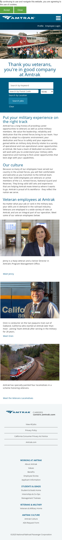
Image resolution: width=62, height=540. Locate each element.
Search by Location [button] (18, 95)
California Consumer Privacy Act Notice (31, 436)
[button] (51, 18)
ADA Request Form (31, 523)
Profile (40, 26)
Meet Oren (8, 336)
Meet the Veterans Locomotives (18, 398)
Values (31, 468)
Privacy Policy (31, 430)
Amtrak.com (31, 442)
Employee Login (52, 26)
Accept (7, 9)
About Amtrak (31, 464)
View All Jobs (31, 424)
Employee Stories (31, 476)
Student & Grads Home (31, 490)
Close (20, 9)
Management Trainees (31, 498)
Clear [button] (11, 106)
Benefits (31, 472)
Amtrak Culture (31, 519)
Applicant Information (31, 480)
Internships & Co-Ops (31, 494)
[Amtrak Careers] (31, 413)
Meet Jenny (8, 273)
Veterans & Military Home (31, 508)
